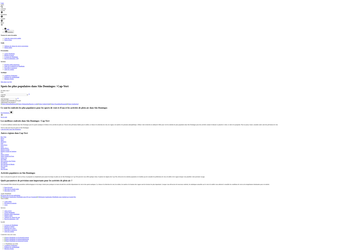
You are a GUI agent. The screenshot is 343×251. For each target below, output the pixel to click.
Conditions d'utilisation (10, 75)
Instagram (26, 239)
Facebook (26, 237)
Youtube (25, 241)
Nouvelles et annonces (10, 68)
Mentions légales (9, 79)
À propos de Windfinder (11, 57)
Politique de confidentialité (11, 77)
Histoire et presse (9, 55)
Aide (7, 29)
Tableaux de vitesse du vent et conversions (16, 46)
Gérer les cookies (9, 69)
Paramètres (10, 32)
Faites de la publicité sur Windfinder (14, 66)
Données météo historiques (11, 64)
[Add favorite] (11, 112)
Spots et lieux (8, 40)
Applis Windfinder (9, 53)
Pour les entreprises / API (11, 58)
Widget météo (8, 47)
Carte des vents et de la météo (12, 38)
